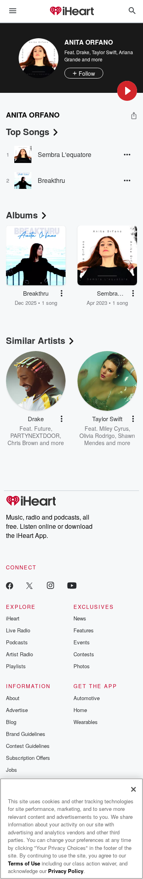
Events (81, 642)
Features (83, 630)
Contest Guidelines (28, 746)
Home (80, 710)
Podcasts (17, 642)
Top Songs (27, 131)
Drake (82, 52)
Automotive (86, 698)
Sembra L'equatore (64, 154)
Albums (22, 214)
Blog (11, 722)
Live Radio (18, 630)
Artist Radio (19, 654)
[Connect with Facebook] (9, 585)
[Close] (133, 789)
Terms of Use (24, 863)
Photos (81, 666)
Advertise (17, 710)
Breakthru (51, 180)
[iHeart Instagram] (50, 585)
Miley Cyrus (114, 428)
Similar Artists (35, 340)
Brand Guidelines (25, 734)
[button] (127, 91)
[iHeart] (71, 12)
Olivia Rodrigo (97, 436)
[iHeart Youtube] (72, 585)
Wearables (85, 722)
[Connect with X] (29, 585)
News (79, 618)
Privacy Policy (65, 871)
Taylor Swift (104, 52)
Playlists (16, 666)
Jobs (11, 769)
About (12, 698)
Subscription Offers (28, 757)
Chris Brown (23, 443)
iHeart (12, 618)
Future (42, 428)
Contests (83, 654)
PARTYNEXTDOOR (35, 436)
